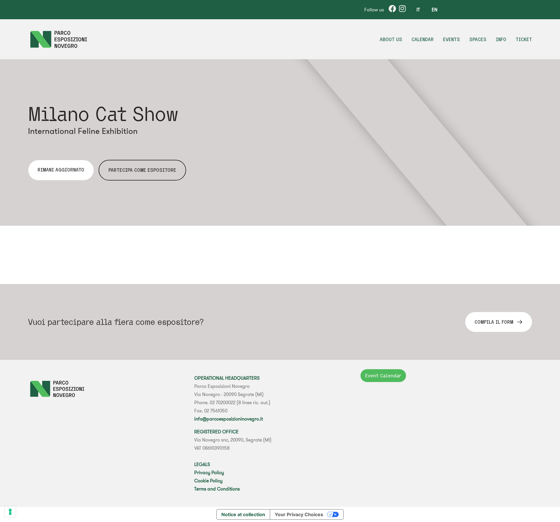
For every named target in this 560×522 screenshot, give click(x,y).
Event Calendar (383, 375)
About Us (391, 39)
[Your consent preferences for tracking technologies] (10, 511)
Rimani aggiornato (61, 169)
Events (451, 39)
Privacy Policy (209, 472)
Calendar (423, 39)
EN (435, 10)
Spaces (478, 39)
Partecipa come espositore (142, 170)
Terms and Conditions (217, 489)
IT (418, 10)
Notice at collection (243, 514)
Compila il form (494, 322)
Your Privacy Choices (299, 514)
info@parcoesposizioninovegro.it (228, 419)
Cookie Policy (208, 481)
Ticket (524, 39)
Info (501, 39)
